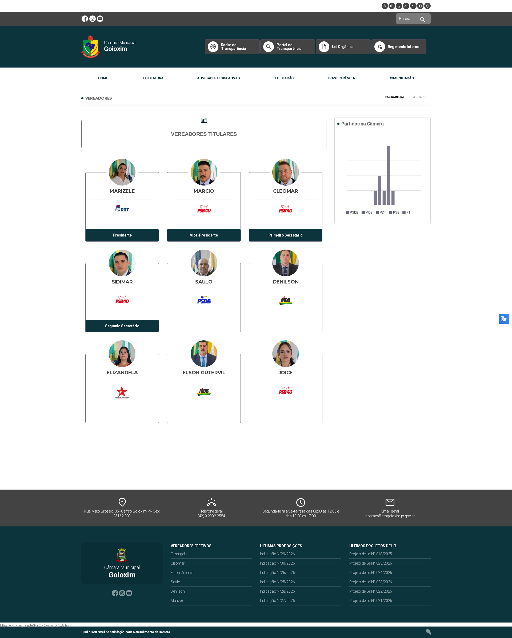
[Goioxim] (90, 46)
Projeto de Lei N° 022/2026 (370, 591)
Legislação (283, 78)
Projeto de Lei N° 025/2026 (370, 563)
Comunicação (401, 78)
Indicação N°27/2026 (277, 600)
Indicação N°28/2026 (277, 591)
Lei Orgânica (337, 46)
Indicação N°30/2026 (277, 563)
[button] (351, 212)
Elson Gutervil (182, 572)
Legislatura (152, 78)
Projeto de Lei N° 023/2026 (370, 582)
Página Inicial (394, 97)
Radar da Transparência (228, 47)
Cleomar (178, 563)
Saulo (175, 582)
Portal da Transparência (283, 47)
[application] (382, 176)
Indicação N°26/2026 (277, 572)
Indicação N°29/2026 (277, 554)
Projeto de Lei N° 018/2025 (370, 554)
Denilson (178, 591)
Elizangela (179, 554)
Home (103, 78)
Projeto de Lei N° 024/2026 (370, 572)
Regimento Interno (398, 46)
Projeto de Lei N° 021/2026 (370, 600)
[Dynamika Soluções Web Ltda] (428, 632)
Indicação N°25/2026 (277, 582)
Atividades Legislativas (218, 78)
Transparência (341, 78)
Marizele (177, 600)
